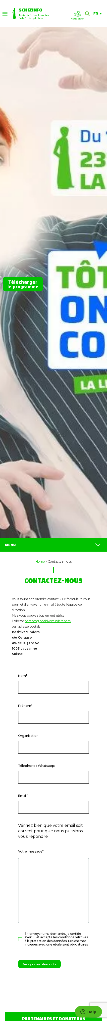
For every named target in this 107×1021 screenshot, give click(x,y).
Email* (23, 796)
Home (40, 561)
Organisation (28, 736)
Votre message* (31, 851)
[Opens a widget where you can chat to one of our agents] (88, 1012)
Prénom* (25, 706)
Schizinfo (30, 9)
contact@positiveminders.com (48, 621)
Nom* (22, 676)
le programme (23, 284)
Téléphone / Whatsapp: (36, 766)
